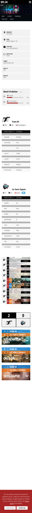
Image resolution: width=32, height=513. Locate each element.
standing (18, 16)
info (3, 16)
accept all (22, 508)
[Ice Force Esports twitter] (23, 193)
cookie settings (10, 508)
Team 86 (15, 121)
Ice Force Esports (19, 189)
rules (12, 19)
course (9, 16)
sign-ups (4, 19)
